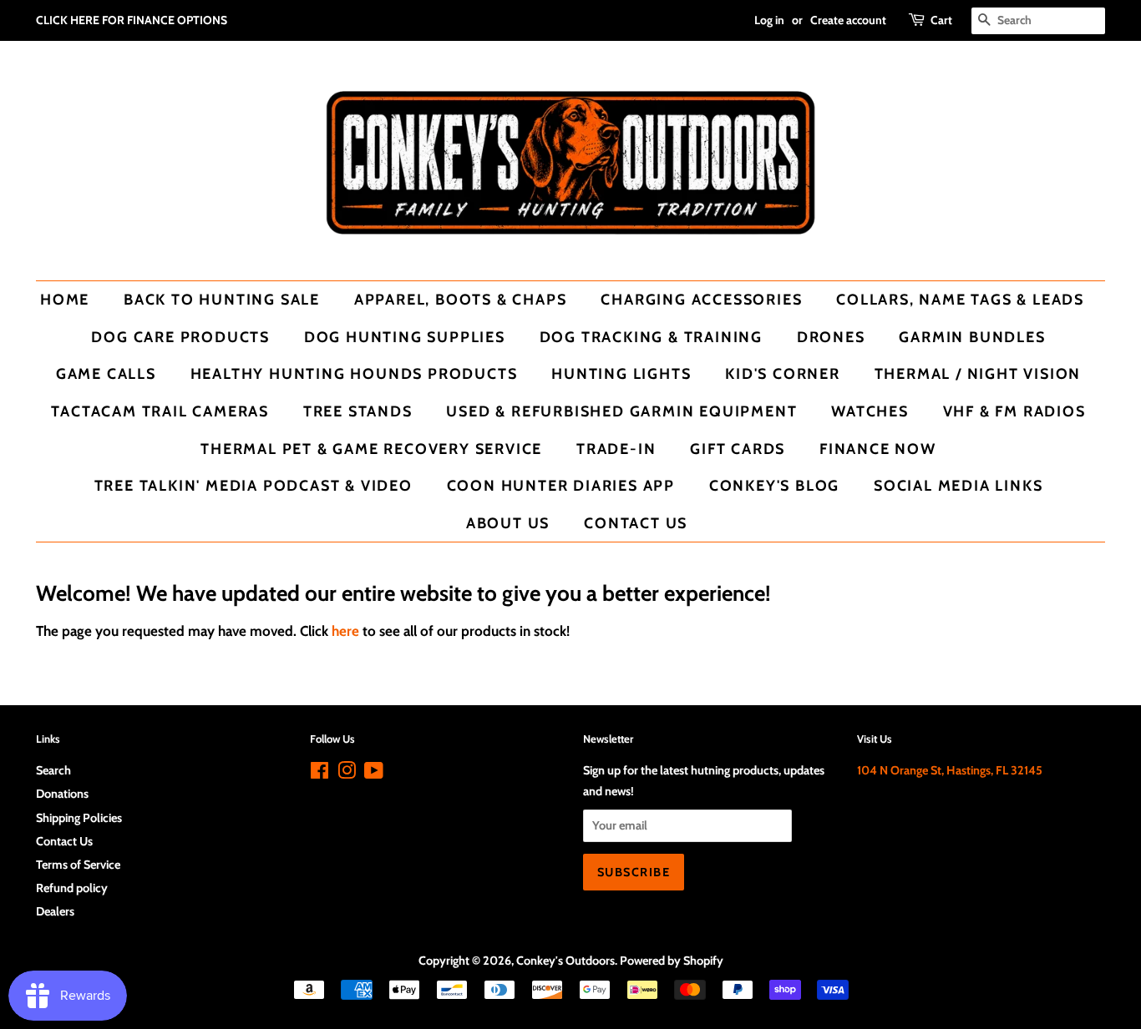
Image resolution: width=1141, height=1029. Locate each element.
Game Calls (106, 373)
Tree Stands (358, 411)
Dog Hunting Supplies (404, 337)
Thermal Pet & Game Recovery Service (371, 448)
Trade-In (616, 448)
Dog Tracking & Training (651, 337)
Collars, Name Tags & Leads (960, 299)
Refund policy (72, 887)
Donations (62, 793)
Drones (831, 337)
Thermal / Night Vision (978, 373)
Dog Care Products (180, 337)
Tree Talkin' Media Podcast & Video (253, 485)
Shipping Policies (79, 817)
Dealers (55, 911)
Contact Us (635, 523)
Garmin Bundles (972, 337)
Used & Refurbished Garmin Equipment (621, 411)
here (345, 631)
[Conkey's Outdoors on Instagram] (346, 773)
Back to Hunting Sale (222, 299)
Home (64, 299)
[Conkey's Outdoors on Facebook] (319, 773)
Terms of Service (78, 864)
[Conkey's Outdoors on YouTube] (373, 773)
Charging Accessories (701, 299)
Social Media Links (958, 485)
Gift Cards (737, 448)
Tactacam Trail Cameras (160, 411)
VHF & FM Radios (1014, 411)
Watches (870, 411)
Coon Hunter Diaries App (561, 485)
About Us (508, 523)
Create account (848, 20)
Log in (769, 20)
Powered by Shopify (671, 960)
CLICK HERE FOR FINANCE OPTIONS (131, 20)
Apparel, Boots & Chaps (460, 299)
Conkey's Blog (774, 485)
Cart (941, 20)
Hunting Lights (621, 373)
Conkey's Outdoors (565, 960)
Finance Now (877, 448)
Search (53, 770)
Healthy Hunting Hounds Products (354, 373)
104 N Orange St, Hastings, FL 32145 (949, 770)
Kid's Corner (782, 373)
